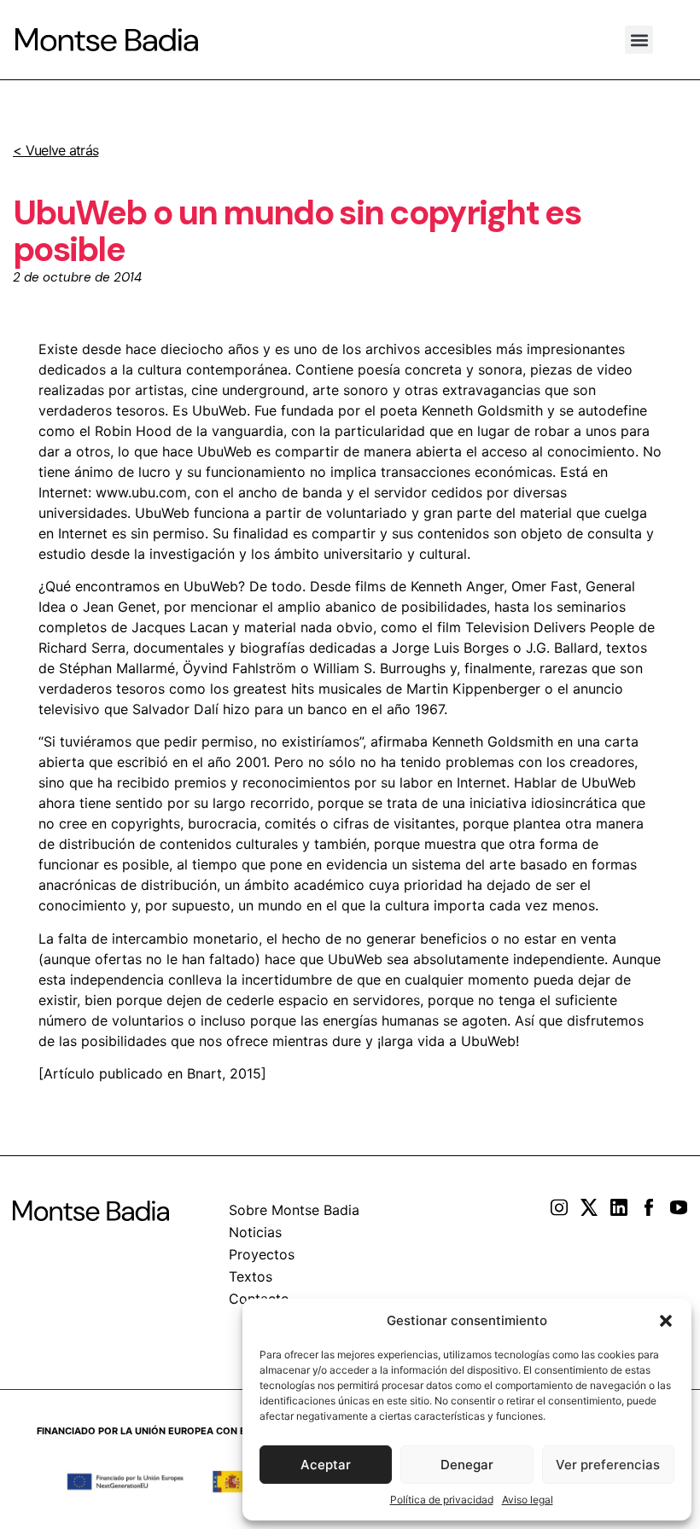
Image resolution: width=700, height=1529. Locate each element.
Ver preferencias (608, 1464)
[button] (665, 1320)
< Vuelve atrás (55, 150)
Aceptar (325, 1464)
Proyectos (262, 1254)
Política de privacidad (441, 1499)
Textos (250, 1276)
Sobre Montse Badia (294, 1209)
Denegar (466, 1464)
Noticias (255, 1232)
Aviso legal (527, 1499)
